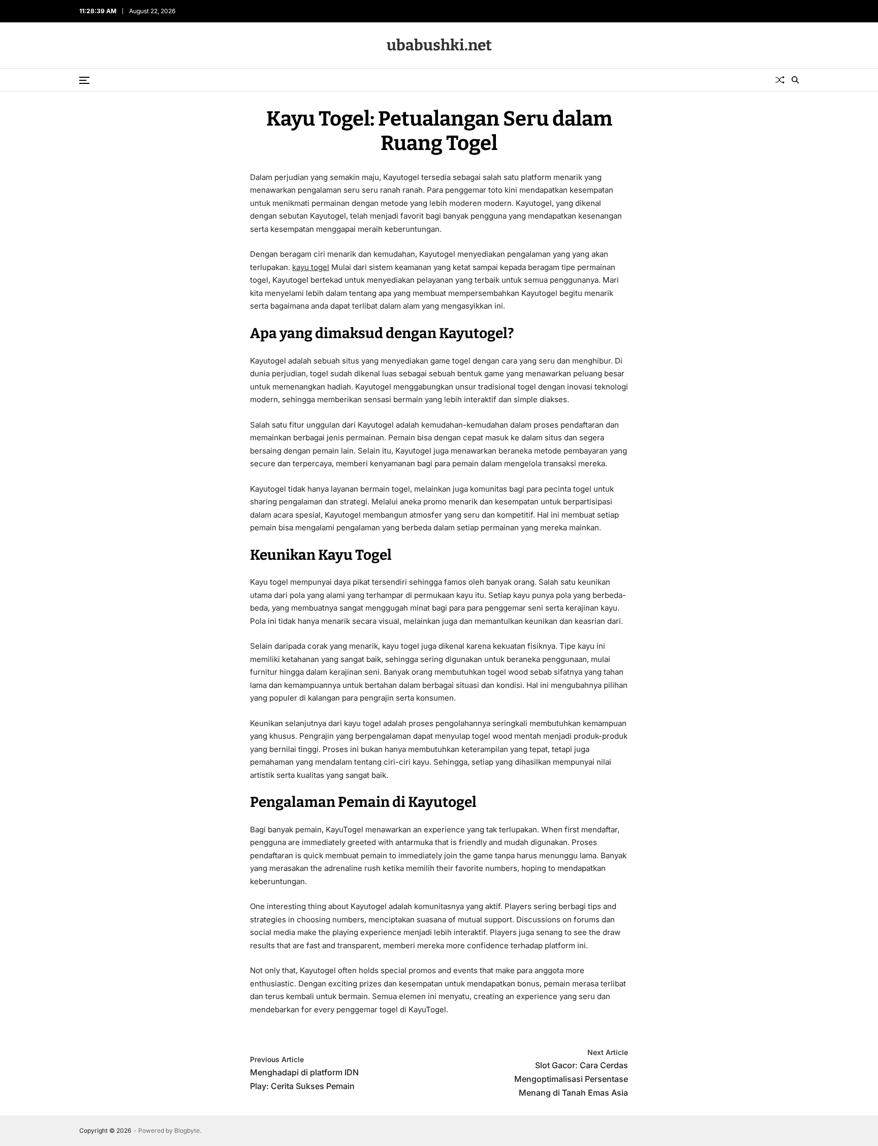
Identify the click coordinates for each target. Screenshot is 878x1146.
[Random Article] (780, 79)
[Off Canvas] (84, 80)
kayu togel (310, 267)
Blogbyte (187, 1130)
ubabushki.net (439, 45)
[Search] (795, 79)
